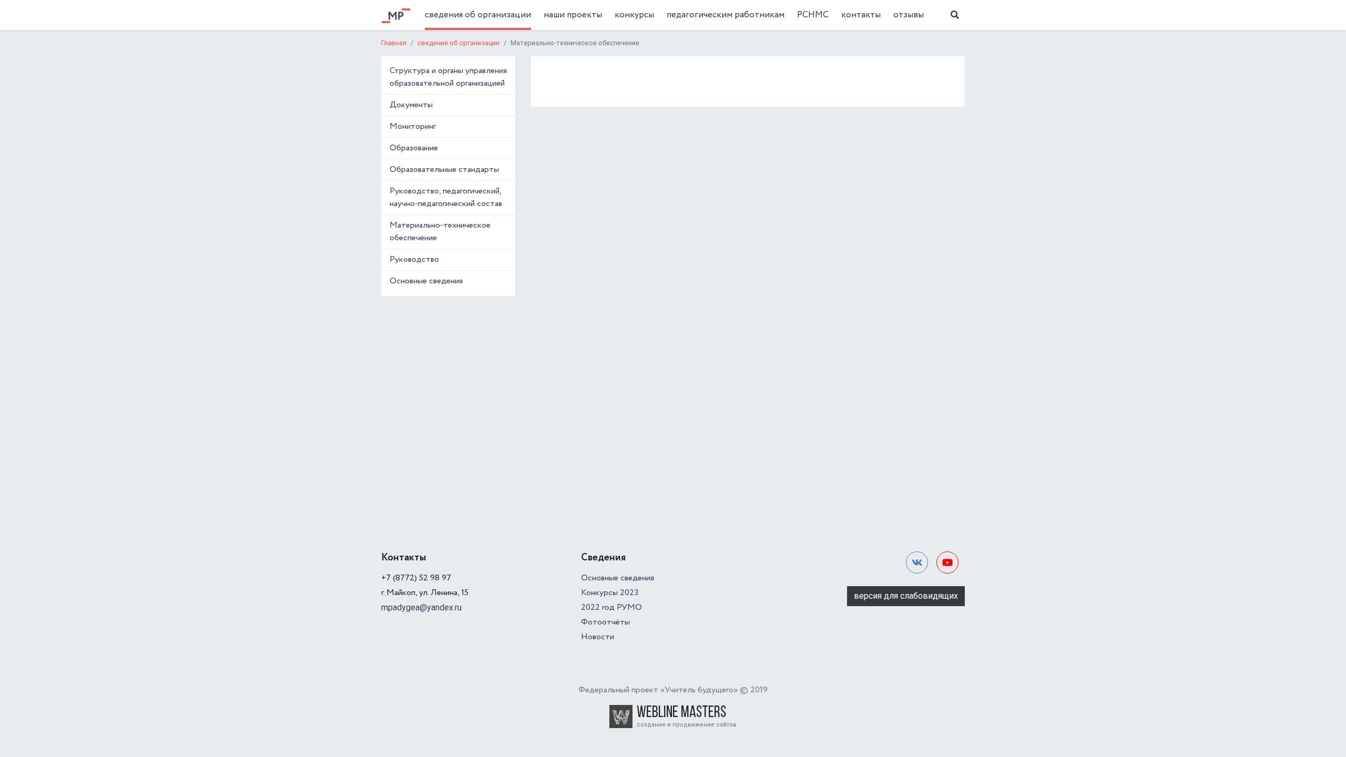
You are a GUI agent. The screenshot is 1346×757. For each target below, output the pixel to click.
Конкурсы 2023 (609, 593)
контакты (861, 15)
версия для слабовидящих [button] (906, 596)
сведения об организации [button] (478, 15)
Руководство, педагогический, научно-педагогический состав (446, 197)
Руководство (414, 259)
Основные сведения (426, 281)
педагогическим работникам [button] (725, 15)
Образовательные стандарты (444, 169)
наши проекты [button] (573, 15)
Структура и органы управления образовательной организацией (448, 77)
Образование (414, 148)
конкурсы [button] (634, 15)
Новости (597, 637)
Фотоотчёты (605, 622)
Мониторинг (413, 126)
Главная (393, 43)
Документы (411, 105)
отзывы (908, 15)
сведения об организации (458, 43)
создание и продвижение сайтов (687, 725)
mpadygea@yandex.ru (421, 607)
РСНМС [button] (813, 15)
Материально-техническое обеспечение (440, 231)
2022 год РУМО (611, 607)
